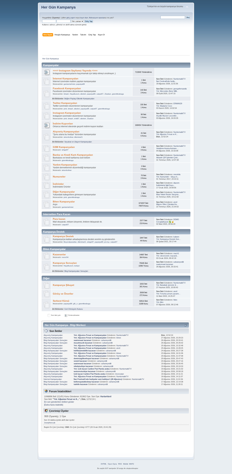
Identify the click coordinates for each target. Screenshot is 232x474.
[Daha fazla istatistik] (53, 405)
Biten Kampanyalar (64, 201)
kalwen (176, 237)
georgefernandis (180, 89)
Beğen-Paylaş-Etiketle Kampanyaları (79, 99)
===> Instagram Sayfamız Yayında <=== (75, 70)
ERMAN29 (177, 103)
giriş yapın (70, 18)
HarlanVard (105, 396)
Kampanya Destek (63, 236)
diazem (176, 183)
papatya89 (80, 84)
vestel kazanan (80, 361)
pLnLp (106, 242)
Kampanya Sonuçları (65, 263)
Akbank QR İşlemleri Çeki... (167, 158)
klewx (118, 338)
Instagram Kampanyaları (67, 113)
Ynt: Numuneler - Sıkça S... (167, 177)
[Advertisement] (116, 46)
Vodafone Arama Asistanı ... (167, 148)
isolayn (77, 266)
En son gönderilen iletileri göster (59, 402)
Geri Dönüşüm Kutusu (73, 309)
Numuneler (59, 176)
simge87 (65, 150)
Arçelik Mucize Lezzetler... (167, 116)
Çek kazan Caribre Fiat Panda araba (90, 374)
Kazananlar (59, 254)
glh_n (75, 304)
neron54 (65, 257)
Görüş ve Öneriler (63, 293)
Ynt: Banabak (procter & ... (167, 285)
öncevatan (119, 374)
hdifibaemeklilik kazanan (85, 351)
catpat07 (99, 94)
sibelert (83, 94)
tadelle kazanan (81, 384)
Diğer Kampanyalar (64, 192)
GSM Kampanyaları (64, 147)
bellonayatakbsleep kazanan (86, 382)
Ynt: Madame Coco (164, 106)
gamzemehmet (69, 84)
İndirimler (58, 184)
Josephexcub (49, 423)
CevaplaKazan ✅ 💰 (165, 222)
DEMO (176, 219)
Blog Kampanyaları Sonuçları (76, 271)
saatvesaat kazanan (164, 264)
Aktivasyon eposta (96, 18)
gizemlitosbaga (118, 94)
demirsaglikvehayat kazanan (86, 358)
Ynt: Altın (159, 302)
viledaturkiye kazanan (83, 366)
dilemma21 (78, 137)
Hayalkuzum (74, 94)
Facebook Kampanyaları (67, 88)
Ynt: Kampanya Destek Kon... (168, 239)
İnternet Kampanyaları (65, 78)
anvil (175, 202)
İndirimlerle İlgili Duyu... (165, 185)
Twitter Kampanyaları (65, 103)
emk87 (76, 118)
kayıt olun (84, 18)
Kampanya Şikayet (63, 285)
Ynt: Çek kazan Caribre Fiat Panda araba (92, 369)
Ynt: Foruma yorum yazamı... (168, 294)
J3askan (107, 94)
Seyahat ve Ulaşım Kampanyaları (78, 142)
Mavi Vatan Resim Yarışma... (168, 194)
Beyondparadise (70, 242)
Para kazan (59, 219)
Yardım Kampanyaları (65, 164)
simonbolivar (68, 137)
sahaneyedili (178, 262)
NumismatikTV (179, 79)
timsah (66, 94)
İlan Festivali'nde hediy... (166, 81)
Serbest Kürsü (61, 301)
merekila (176, 174)
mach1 (176, 253)
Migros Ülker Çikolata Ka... (167, 204)
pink (65, 109)
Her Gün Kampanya (58, 7)
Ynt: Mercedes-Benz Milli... (167, 91)
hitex (175, 300)
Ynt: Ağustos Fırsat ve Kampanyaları (90, 335)
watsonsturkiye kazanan (84, 371)
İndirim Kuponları (63, 123)
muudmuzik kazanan (83, 343)
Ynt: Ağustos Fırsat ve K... (167, 134)
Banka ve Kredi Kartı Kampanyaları (73, 155)
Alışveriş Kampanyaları (66, 131)
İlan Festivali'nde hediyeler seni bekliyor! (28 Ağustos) (98, 379)
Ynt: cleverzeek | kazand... (167, 256)
